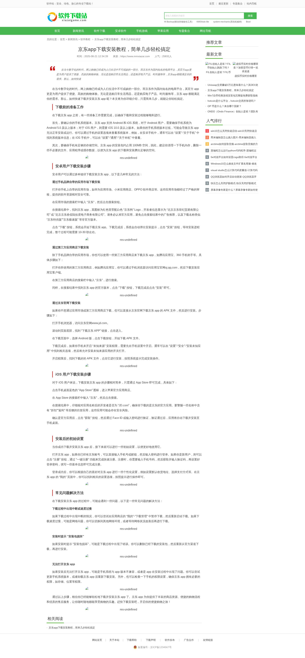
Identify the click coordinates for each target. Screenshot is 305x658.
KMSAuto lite (203, 22)
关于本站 (114, 640)
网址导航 (205, 30)
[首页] (74, 17)
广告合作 (189, 640)
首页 (211, 3)
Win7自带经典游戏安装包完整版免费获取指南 (233, 95)
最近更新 (223, 3)
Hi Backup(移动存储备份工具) (178, 22)
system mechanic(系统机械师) (227, 22)
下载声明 (151, 640)
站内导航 (252, 3)
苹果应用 (163, 30)
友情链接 (208, 640)
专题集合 (238, 3)
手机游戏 (142, 30)
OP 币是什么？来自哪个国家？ (224, 106)
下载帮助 (132, 640)
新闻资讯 (78, 30)
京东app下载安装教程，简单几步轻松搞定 (72, 627)
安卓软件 (120, 30)
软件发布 (170, 640)
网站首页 (97, 640)
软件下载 (99, 30)
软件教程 (85, 39)
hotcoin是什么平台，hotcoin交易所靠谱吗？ (232, 100)
